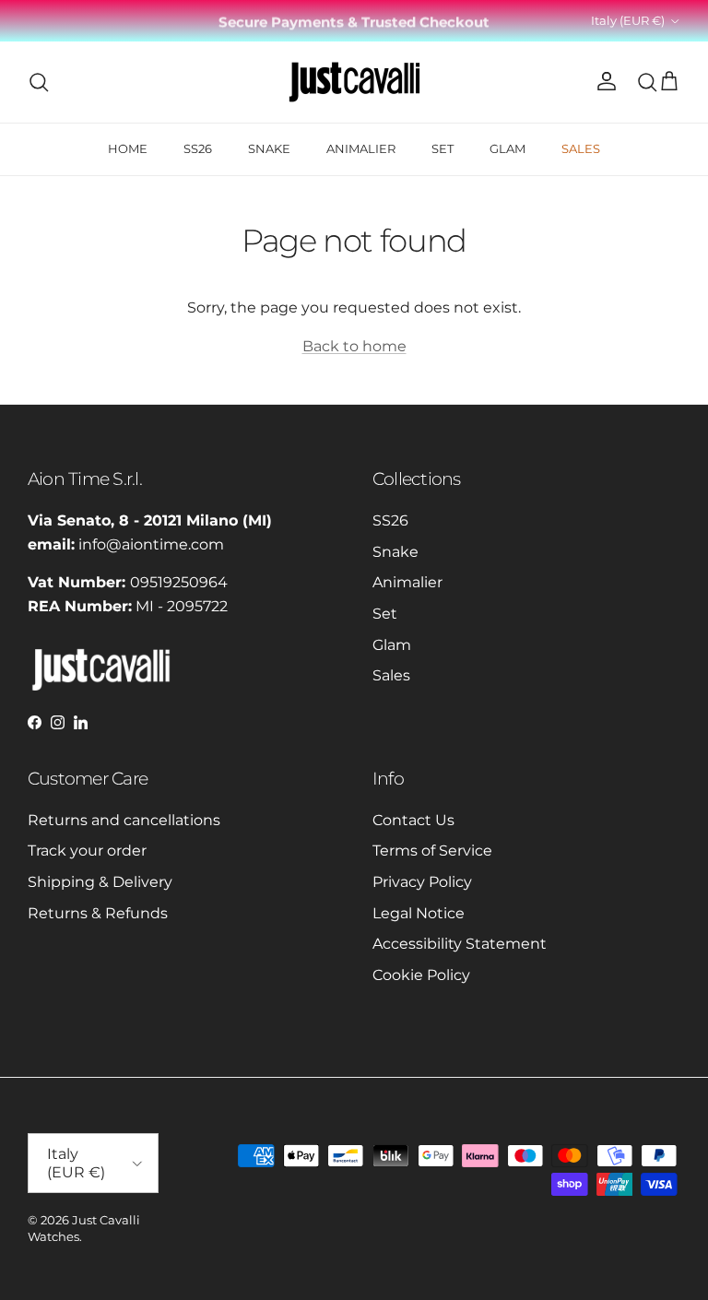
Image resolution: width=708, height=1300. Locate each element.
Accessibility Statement (459, 943)
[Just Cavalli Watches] (354, 82)
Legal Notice (418, 913)
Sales (391, 675)
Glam (391, 645)
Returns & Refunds (98, 913)
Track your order (87, 850)
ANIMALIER (360, 148)
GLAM (507, 148)
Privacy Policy (422, 882)
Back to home (354, 346)
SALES (580, 148)
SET (442, 148)
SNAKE (269, 148)
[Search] (39, 82)
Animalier (407, 582)
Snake (395, 552)
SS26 (197, 148)
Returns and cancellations (124, 820)
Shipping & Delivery (100, 882)
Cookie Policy (421, 975)
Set (384, 613)
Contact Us (413, 820)
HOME (128, 148)
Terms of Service (432, 850)
